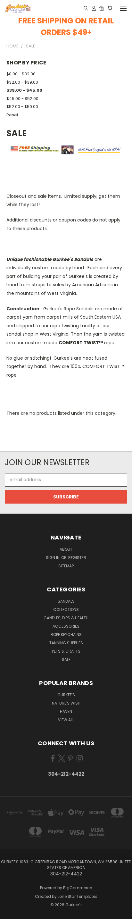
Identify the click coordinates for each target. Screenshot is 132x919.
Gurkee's (66, 695)
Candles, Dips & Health (66, 618)
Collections (66, 609)
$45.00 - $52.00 (22, 99)
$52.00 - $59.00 (22, 107)
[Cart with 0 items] (109, 8)
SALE (66, 659)
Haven (66, 711)
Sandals (66, 601)
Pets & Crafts (66, 651)
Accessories (66, 626)
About (66, 549)
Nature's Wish (66, 703)
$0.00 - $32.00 (21, 74)
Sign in (53, 557)
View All (66, 720)
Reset (12, 115)
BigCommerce (77, 887)
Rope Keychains (66, 634)
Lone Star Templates (77, 896)
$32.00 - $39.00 (22, 82)
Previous (9, 912)
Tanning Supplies (66, 643)
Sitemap (66, 566)
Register (77, 557)
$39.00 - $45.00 (24, 90)
